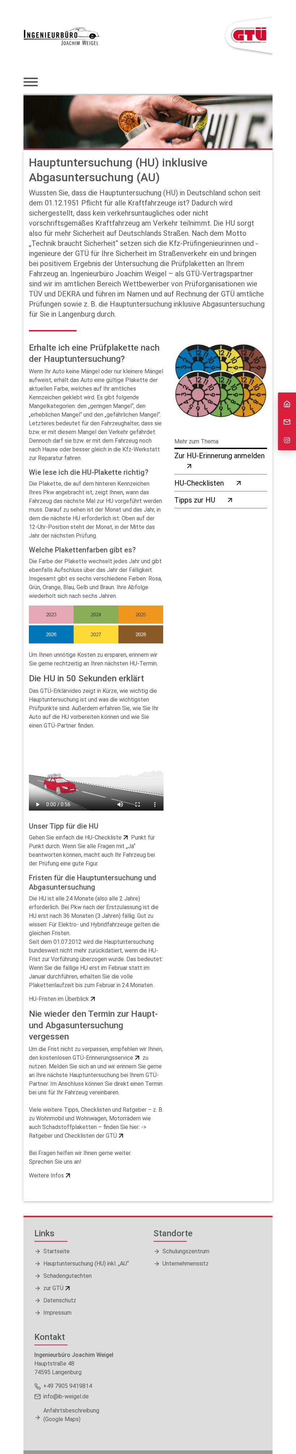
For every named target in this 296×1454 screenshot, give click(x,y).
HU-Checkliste (103, 837)
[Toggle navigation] (30, 82)
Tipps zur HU (194, 500)
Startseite (56, 1251)
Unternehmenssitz (185, 1263)
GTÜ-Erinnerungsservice (103, 1057)
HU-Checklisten (199, 483)
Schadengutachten (67, 1275)
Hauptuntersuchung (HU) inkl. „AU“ (86, 1263)
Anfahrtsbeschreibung (71, 1415)
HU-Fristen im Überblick (59, 998)
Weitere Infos (46, 1175)
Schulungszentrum (185, 1251)
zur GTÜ (53, 1288)
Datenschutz (59, 1300)
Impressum (57, 1312)
